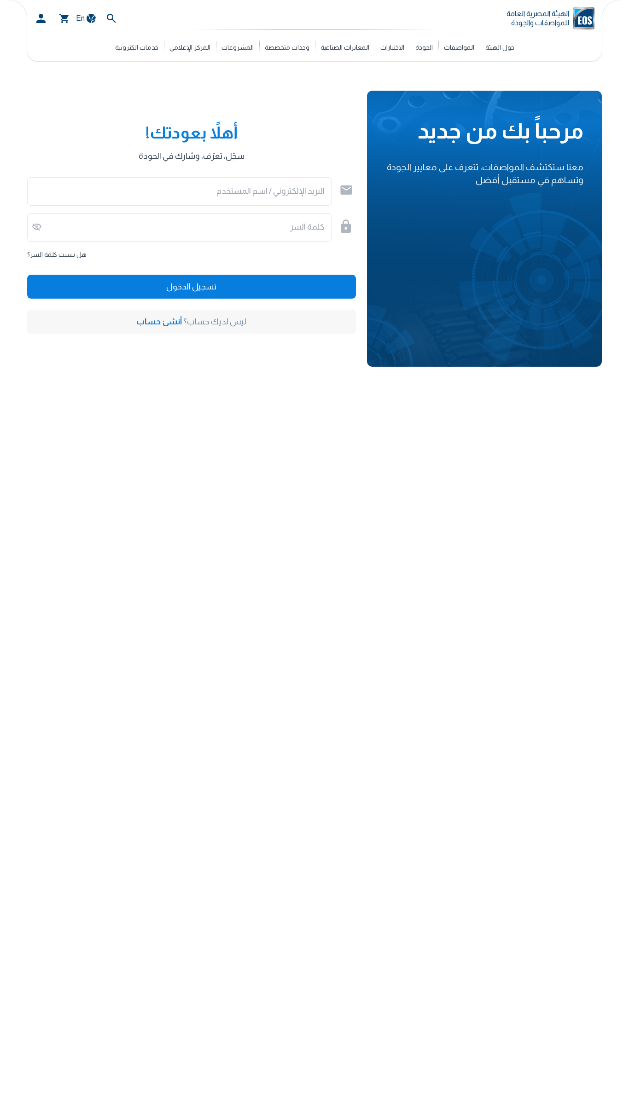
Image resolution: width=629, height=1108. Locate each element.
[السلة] (64, 18)
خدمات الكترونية (136, 47)
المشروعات (237, 47)
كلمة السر (307, 226)
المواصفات (459, 47)
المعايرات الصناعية (344, 47)
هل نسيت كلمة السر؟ (57, 254)
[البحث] (111, 18)
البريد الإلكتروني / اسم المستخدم (270, 191)
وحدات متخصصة (287, 47)
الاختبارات (392, 47)
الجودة (424, 47)
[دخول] (41, 18)
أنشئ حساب (159, 321)
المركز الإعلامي (189, 47)
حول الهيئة (499, 47)
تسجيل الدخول (191, 286)
